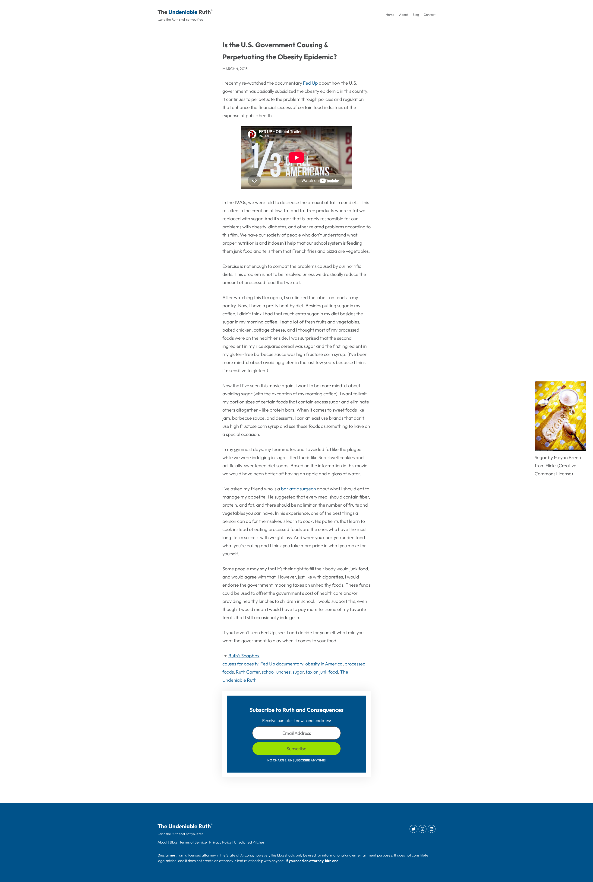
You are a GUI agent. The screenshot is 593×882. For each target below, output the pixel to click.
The (162, 11)
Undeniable (182, 11)
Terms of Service (193, 842)
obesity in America (324, 664)
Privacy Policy (220, 842)
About (162, 842)
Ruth (205, 11)
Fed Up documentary (281, 664)
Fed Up (310, 83)
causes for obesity (240, 664)
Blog (173, 842)
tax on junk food (322, 672)
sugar (298, 672)
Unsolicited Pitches (249, 842)
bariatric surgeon (298, 489)
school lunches (276, 672)
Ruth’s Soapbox (243, 655)
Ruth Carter (248, 672)
